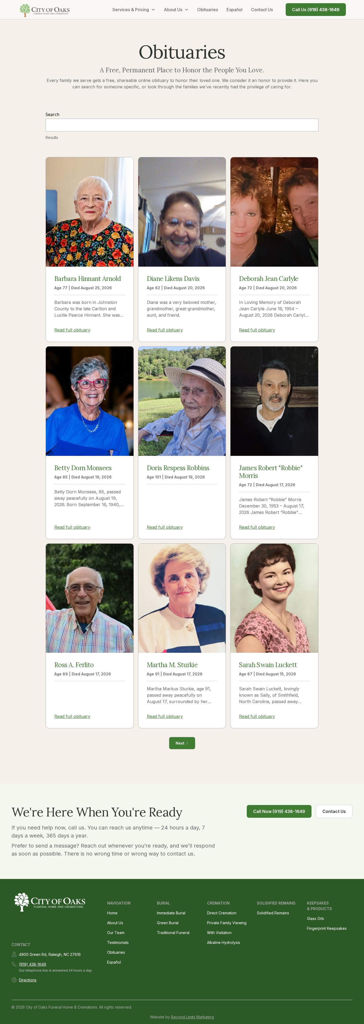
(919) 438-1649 (32, 964)
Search (52, 114)
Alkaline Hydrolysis (223, 942)
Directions (28, 980)
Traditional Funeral (173, 932)
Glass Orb (315, 918)
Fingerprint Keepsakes (327, 928)
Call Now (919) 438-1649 (279, 811)
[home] (45, 9)
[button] (134, 9)
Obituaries (207, 9)
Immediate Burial (171, 913)
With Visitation (219, 932)
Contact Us (262, 9)
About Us (115, 922)
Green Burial (168, 922)
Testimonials (118, 942)
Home (112, 913)
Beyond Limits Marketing (192, 1017)
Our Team (115, 932)
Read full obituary (72, 330)
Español (234, 9)
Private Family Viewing (226, 922)
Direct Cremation (221, 913)
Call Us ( (315, 9)
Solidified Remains (273, 913)
